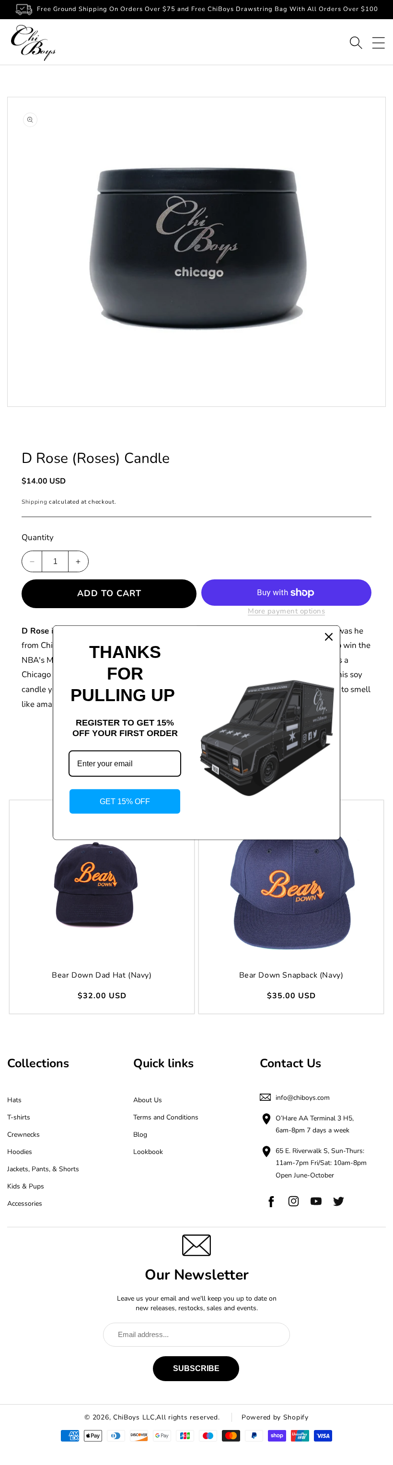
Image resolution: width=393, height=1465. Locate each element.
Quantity (38, 537)
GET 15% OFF (125, 801)
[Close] (328, 636)
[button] (356, 43)
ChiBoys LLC (134, 1417)
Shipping (34, 502)
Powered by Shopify (275, 1417)
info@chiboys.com (303, 1097)
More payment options (286, 611)
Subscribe (196, 1368)
